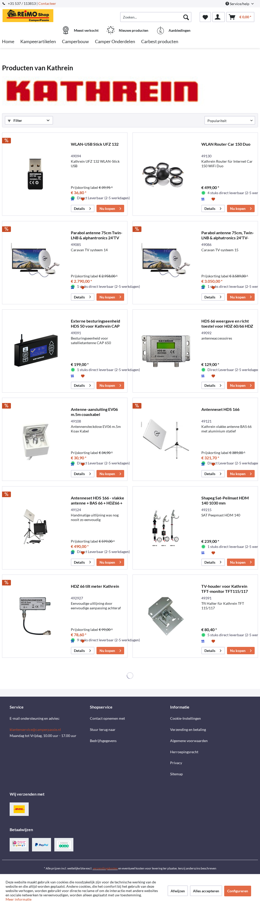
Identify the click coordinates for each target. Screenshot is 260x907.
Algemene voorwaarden (189, 740)
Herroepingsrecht (184, 752)
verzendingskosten (105, 868)
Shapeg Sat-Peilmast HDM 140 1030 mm (225, 500)
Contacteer (47, 3)
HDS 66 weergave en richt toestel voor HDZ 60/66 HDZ (227, 323)
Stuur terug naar (103, 729)
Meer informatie (18, 899)
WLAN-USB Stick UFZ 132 (95, 144)
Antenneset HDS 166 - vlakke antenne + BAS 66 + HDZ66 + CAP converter (97, 500)
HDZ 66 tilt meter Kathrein (95, 586)
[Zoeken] (186, 17)
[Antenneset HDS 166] (165, 439)
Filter (17, 120)
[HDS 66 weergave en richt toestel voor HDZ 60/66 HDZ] (165, 351)
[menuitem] (155, 17)
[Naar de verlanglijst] (83, 199)
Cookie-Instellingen (185, 718)
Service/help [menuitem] (239, 4)
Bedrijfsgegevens (103, 740)
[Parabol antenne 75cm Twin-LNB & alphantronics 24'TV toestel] (35, 262)
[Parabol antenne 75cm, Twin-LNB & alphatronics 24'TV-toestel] (165, 262)
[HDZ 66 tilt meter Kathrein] (35, 616)
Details (79, 208)
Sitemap (176, 774)
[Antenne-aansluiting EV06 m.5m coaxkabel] (35, 439)
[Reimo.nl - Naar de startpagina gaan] (34, 14)
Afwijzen (178, 891)
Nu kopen (107, 208)
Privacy (176, 763)
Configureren (237, 891)
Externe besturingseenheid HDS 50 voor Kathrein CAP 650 (95, 323)
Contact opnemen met (107, 718)
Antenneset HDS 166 (220, 409)
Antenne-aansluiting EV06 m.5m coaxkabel (94, 412)
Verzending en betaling (188, 729)
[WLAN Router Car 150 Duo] (165, 174)
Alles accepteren (206, 891)
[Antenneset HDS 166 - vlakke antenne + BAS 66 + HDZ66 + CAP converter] (35, 528)
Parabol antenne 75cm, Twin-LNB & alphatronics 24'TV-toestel (227, 235)
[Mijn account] (218, 17)
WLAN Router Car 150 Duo (225, 144)
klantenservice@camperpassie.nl (35, 729)
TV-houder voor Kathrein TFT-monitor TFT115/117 (224, 589)
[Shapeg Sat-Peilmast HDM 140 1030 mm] (165, 528)
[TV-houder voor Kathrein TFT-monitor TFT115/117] (165, 616)
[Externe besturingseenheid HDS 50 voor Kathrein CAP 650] (35, 351)
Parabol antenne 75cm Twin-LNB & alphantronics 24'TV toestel (96, 235)
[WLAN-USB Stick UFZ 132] (35, 174)
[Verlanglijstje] (205, 17)
